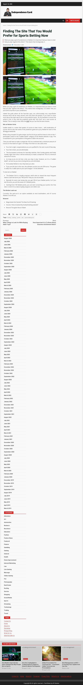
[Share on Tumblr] (32, 214)
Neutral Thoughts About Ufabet (16, 207)
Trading (6, 610)
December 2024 (9, 295)
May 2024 (7, 317)
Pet (5, 579)
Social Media (8, 597)
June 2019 (7, 499)
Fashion (6, 535)
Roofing (6, 588)
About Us (7, 626)
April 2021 (7, 430)
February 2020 (8, 474)
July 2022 (7, 383)
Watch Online (74, 20)
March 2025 (7, 285)
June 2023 (7, 351)
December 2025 (9, 257)
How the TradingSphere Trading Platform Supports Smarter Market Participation (31, 653)
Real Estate (7, 585)
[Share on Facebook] (9, 214)
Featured (7, 541)
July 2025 (7, 273)
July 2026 (7, 241)
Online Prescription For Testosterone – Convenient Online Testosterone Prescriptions (51, 653)
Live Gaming (8, 569)
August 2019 (8, 492)
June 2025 (7, 276)
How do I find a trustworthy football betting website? (22, 205)
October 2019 (8, 486)
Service (6, 591)
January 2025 (8, 292)
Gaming (14, 217)
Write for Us (8, 633)
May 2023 (7, 354)
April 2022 (7, 392)
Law (5, 566)
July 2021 (7, 420)
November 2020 (9, 445)
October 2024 (8, 301)
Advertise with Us (9, 635)
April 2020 (7, 467)
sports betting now (29, 217)
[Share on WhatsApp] (20, 214)
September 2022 (9, 376)
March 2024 (7, 323)
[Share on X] (13, 214)
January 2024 (8, 329)
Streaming (7, 604)
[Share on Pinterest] (24, 214)
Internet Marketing (10, 563)
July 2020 (7, 458)
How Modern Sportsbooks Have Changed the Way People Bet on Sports (11, 653)
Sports (6, 601)
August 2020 (8, 455)
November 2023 (9, 335)
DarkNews (47, 683)
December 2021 (9, 405)
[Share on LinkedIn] (17, 214)
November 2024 (9, 298)
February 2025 (8, 288)
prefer (18, 217)
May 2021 (7, 427)
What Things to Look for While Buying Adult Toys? (15, 222)
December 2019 (9, 480)
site (22, 217)
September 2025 (9, 266)
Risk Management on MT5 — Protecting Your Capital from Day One (71, 653)
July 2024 (7, 310)
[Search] (63, 20)
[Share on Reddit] (28, 214)
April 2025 (7, 282)
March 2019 (7, 508)
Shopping (7, 594)
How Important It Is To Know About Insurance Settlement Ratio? (44, 222)
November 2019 (9, 483)
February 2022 (8, 398)
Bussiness (7, 528)
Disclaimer (7, 628)
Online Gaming (8, 575)
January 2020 (8, 477)
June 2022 (7, 386)
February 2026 (8, 251)
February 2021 (8, 436)
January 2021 (8, 439)
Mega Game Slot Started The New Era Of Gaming (21, 202)
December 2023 (9, 332)
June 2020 (7, 461)
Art (5, 519)
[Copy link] (40, 214)
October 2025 (8, 263)
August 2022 (8, 379)
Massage (7, 572)
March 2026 (7, 248)
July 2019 (7, 496)
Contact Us (7, 621)
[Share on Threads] (36, 214)
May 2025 (7, 279)
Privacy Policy (8, 631)
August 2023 (8, 345)
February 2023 (8, 364)
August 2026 (8, 238)
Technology (7, 607)
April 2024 (7, 320)
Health (6, 557)
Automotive (7, 522)
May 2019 (7, 502)
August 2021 (8, 417)
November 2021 (9, 408)
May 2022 (7, 389)
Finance (6, 544)
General (6, 554)
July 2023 (7, 348)
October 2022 (8, 373)
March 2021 (7, 433)
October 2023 (8, 339)
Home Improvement (10, 560)
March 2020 (7, 470)
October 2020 (8, 448)
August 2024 (8, 307)
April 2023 (7, 357)
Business (7, 525)
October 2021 (8, 411)
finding (9, 217)
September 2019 (9, 489)
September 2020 (9, 452)
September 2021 (9, 414)
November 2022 (9, 370)
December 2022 (9, 367)
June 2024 (7, 313)
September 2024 (9, 304)
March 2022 (7, 395)
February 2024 (8, 326)
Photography (8, 582)
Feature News (8, 538)
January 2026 (8, 254)
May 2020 (7, 464)
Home (6, 623)
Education (7, 532)
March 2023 (7, 361)
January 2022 (8, 401)
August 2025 (8, 270)
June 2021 (7, 423)
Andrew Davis (7, 45)
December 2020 (9, 442)
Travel (6, 613)
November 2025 (9, 260)
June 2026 (7, 244)
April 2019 (7, 505)
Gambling (7, 547)
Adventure (7, 516)
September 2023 (9, 342)
